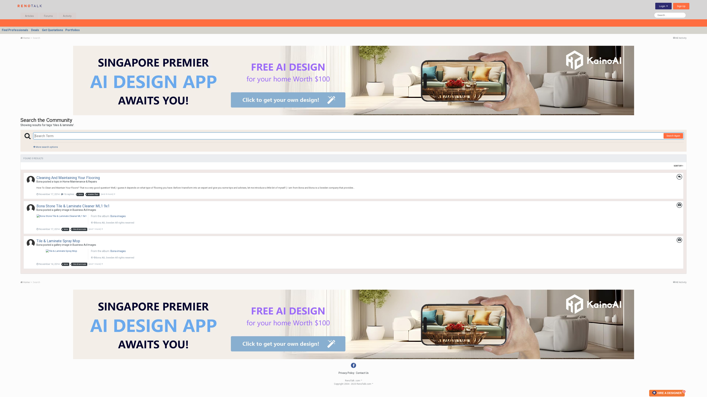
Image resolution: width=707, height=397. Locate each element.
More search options (46, 147)
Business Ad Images (84, 209)
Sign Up (681, 6)
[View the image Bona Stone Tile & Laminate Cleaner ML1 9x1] (62, 215)
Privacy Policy (346, 372)
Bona (39, 181)
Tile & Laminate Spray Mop (58, 241)
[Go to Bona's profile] (31, 180)
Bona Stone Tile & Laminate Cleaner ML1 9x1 (73, 206)
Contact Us (362, 372)
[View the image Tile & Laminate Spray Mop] (61, 250)
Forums (48, 16)
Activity (67, 16)
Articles (29, 16)
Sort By (678, 166)
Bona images (118, 216)
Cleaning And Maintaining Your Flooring (68, 178)
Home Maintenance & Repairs (80, 181)
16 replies (68, 194)
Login (662, 6)
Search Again (673, 136)
